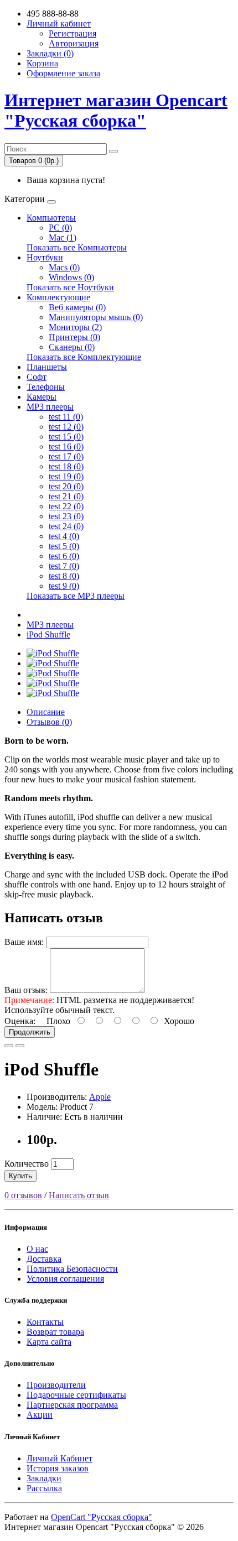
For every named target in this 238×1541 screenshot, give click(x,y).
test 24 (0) (66, 526)
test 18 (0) (66, 466)
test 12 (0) (66, 426)
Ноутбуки (45, 257)
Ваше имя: (24, 942)
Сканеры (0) (72, 347)
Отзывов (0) (49, 722)
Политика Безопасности (72, 1268)
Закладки (44, 1478)
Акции (40, 1414)
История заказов (58, 1468)
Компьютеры (51, 217)
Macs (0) (64, 267)
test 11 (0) (66, 416)
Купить (20, 1176)
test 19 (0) (66, 476)
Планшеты (47, 367)
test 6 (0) (64, 556)
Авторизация (74, 43)
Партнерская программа (72, 1404)
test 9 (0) (64, 586)
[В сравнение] (19, 1045)
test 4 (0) (64, 536)
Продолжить (29, 1032)
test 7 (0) (64, 566)
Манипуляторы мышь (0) (96, 317)
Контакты (45, 1321)
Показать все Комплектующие (84, 357)
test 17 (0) (66, 456)
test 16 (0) (66, 446)
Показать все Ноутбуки (70, 287)
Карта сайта (49, 1341)
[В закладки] (8, 1045)
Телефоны (46, 386)
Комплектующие (58, 297)
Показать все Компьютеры (77, 247)
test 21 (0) (66, 496)
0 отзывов (23, 1195)
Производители (56, 1384)
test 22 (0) (66, 506)
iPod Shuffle (48, 634)
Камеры (41, 396)
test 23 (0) (66, 516)
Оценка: (19, 1021)
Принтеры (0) (74, 337)
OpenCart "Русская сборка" (101, 1517)
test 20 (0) (66, 486)
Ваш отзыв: (26, 990)
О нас (37, 1248)
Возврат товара (55, 1331)
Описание (46, 712)
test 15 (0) (66, 436)
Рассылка (44, 1488)
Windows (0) (71, 277)
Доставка (44, 1258)
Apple (100, 1096)
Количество (26, 1163)
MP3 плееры (50, 406)
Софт (36, 377)
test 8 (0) (64, 576)
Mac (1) (62, 237)
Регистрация (72, 33)
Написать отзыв (79, 1195)
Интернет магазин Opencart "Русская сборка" (115, 110)
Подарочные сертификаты (76, 1394)
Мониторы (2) (75, 327)
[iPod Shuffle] (53, 653)
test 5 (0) (64, 546)
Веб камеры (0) (77, 307)
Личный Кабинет (59, 1458)
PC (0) (60, 227)
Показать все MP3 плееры (76, 595)
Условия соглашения (65, 1278)
